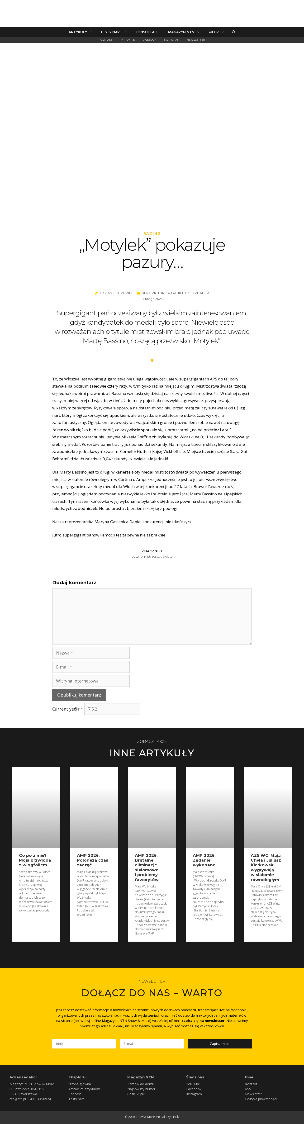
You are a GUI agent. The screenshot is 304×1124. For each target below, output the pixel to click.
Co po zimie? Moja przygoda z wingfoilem (35, 860)
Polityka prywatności (261, 1099)
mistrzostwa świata (158, 556)
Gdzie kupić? (136, 1094)
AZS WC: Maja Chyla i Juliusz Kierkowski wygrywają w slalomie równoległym (266, 867)
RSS (248, 1089)
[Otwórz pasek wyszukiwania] (233, 32)
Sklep (213, 32)
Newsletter (196, 39)
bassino (137, 556)
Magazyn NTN (181, 32)
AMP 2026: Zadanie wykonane (204, 860)
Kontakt (251, 1084)
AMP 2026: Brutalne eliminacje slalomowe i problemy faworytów (147, 867)
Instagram (171, 39)
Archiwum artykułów (84, 1089)
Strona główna (79, 1084)
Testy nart (111, 32)
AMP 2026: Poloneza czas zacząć (92, 860)
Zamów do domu (140, 1084)
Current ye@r (67, 709)
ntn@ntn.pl (18, 1099)
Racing (152, 233)
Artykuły (78, 32)
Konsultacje (148, 32)
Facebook (149, 39)
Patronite (127, 39)
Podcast (74, 1094)
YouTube (105, 39)
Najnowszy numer (141, 1089)
